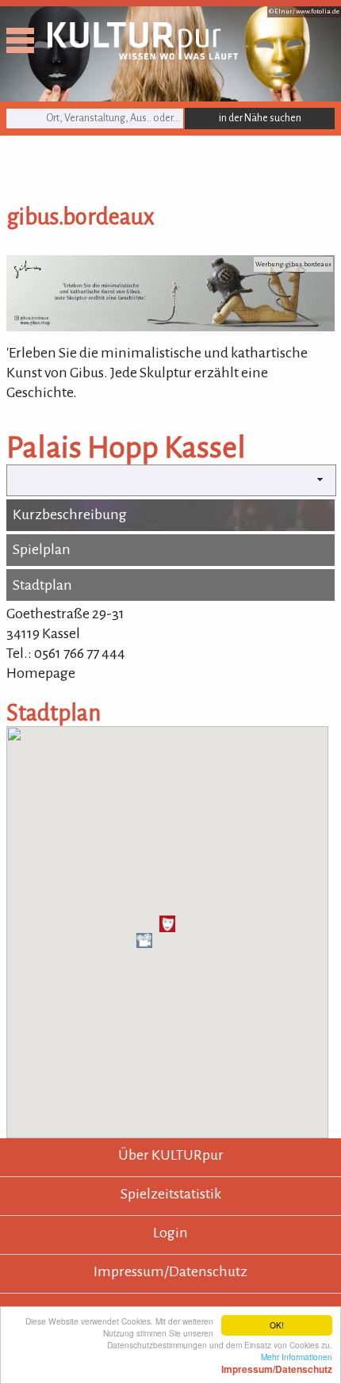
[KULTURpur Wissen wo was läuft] (143, 55)
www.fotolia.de (317, 11)
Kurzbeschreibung (70, 514)
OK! (277, 1325)
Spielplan (42, 549)
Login (170, 1233)
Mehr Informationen (276, 1362)
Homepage (40, 673)
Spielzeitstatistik (171, 1194)
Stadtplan (42, 585)
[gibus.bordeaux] (170, 327)
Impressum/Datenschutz (170, 1271)
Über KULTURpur (171, 1155)
